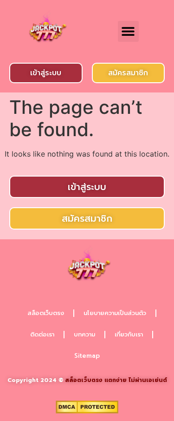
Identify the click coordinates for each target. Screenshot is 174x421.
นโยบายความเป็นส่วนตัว (115, 313)
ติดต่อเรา (42, 334)
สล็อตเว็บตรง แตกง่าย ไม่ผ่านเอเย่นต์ (116, 380)
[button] (128, 31)
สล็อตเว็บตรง (45, 313)
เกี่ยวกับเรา (129, 334)
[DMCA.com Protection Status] (87, 410)
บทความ (84, 334)
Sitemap (87, 355)
